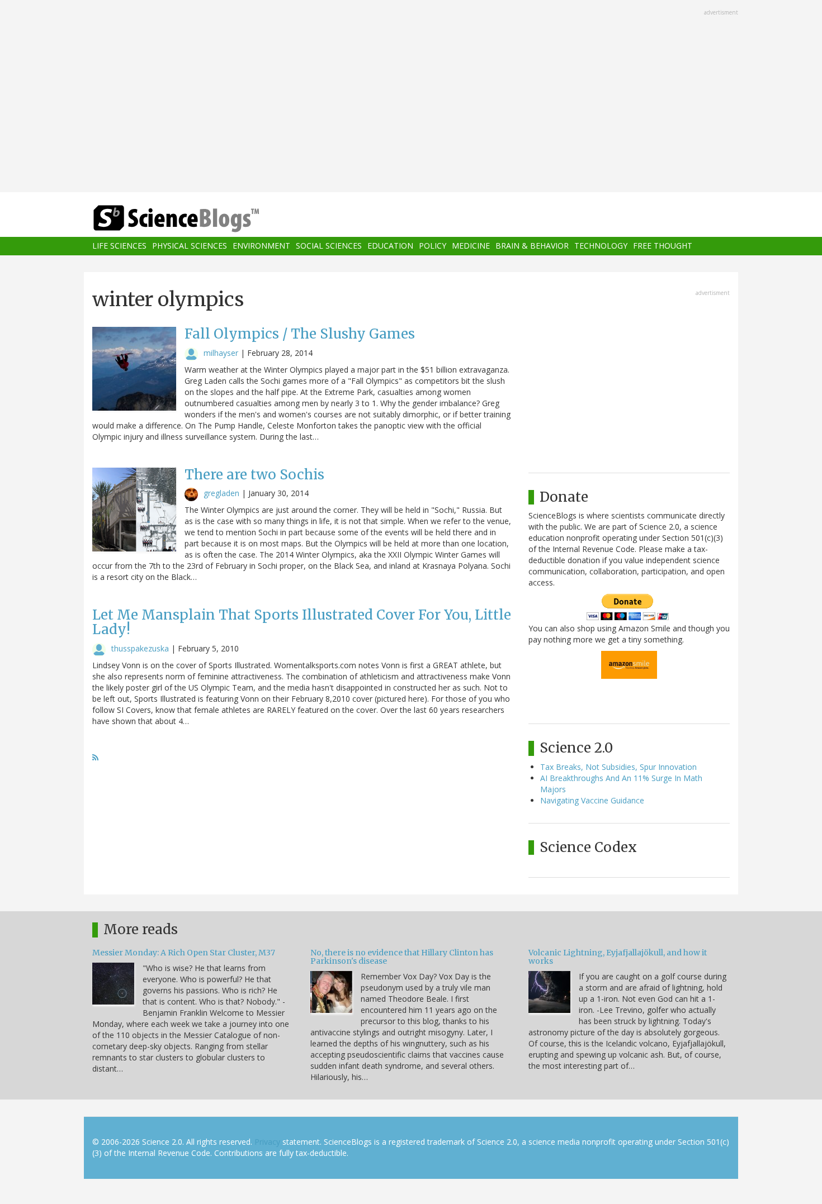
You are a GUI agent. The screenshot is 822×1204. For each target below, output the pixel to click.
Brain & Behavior (532, 246)
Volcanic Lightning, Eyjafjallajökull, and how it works (617, 957)
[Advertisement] (411, 97)
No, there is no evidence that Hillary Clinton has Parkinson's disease (401, 957)
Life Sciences (119, 246)
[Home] (198, 218)
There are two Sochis (254, 474)
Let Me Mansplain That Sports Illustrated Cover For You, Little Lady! (301, 622)
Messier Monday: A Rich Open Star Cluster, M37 (183, 953)
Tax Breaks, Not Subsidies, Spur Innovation (618, 767)
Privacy (267, 1141)
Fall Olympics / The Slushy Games (300, 333)
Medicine (471, 246)
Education (390, 246)
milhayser (221, 353)
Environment (261, 246)
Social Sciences (329, 246)
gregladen (221, 493)
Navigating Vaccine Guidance (592, 800)
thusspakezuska (140, 648)
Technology (600, 246)
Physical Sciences (189, 246)
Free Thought (662, 246)
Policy (432, 246)
